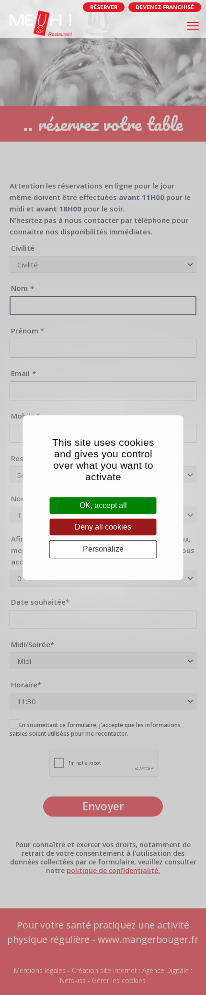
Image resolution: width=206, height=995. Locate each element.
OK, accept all (103, 505)
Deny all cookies (103, 527)
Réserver (103, 7)
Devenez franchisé (165, 7)
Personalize (103, 549)
